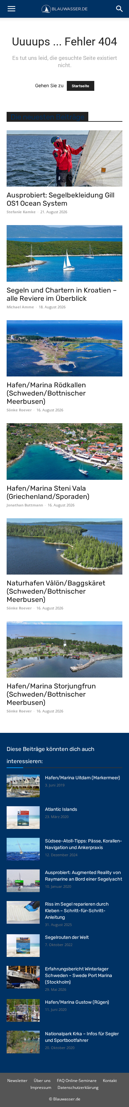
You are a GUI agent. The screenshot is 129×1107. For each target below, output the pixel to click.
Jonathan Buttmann (25, 504)
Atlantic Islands (61, 809)
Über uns (42, 1080)
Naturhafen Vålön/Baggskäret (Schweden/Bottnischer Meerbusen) (56, 591)
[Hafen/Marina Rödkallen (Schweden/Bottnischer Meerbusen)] (64, 348)
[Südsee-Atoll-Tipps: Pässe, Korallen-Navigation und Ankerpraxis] (23, 849)
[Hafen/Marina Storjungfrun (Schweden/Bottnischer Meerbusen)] (64, 649)
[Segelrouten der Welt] (23, 945)
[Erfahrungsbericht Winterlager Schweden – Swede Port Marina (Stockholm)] (23, 977)
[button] (11, 9)
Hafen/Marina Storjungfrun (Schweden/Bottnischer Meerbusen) (51, 694)
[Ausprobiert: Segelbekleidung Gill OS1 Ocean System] (64, 158)
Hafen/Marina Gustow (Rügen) (77, 1002)
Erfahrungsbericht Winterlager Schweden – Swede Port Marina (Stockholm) (78, 975)
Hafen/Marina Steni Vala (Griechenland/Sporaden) (48, 492)
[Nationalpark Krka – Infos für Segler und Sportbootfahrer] (23, 1042)
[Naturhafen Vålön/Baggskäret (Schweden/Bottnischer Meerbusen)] (64, 546)
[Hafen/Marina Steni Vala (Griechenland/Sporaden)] (64, 451)
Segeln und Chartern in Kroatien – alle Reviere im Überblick (62, 294)
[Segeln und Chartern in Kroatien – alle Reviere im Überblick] (64, 253)
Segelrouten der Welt (67, 937)
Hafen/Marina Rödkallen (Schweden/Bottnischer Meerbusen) (46, 393)
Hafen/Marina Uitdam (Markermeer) (82, 778)
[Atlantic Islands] (23, 817)
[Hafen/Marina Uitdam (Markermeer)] (23, 786)
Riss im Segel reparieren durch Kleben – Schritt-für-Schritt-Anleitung (77, 910)
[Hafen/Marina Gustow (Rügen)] (23, 1010)
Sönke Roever (19, 409)
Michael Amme (20, 306)
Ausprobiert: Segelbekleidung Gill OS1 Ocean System (60, 199)
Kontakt (110, 1080)
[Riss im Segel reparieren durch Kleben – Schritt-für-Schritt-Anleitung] (23, 912)
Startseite (80, 86)
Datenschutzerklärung (78, 1087)
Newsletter (17, 1080)
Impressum (40, 1087)
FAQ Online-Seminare (77, 1080)
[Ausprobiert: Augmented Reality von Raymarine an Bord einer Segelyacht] (23, 880)
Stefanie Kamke (21, 211)
